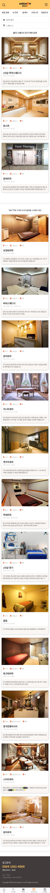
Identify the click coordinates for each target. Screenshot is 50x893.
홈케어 (25, 12)
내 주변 (15, 12)
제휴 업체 (5, 12)
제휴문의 (44, 12)
